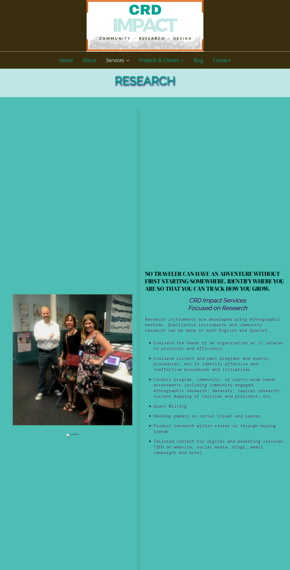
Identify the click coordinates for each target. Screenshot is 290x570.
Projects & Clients (159, 60)
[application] (126, 60)
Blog (198, 60)
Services (115, 60)
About (89, 60)
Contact (222, 60)
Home (66, 60)
